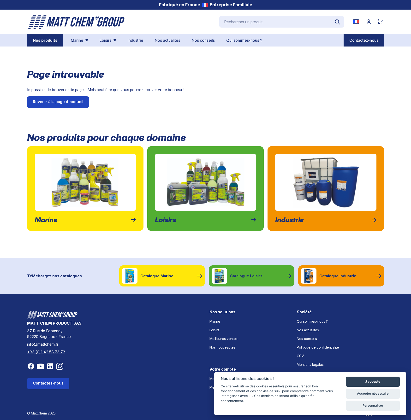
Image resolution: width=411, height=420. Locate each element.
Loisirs (214, 330)
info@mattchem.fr (42, 344)
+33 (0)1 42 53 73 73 (46, 352)
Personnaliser (373, 405)
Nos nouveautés (222, 347)
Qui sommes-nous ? (312, 321)
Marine (214, 321)
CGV (300, 356)
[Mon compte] (369, 22)
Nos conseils (307, 339)
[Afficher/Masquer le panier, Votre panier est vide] (380, 22)
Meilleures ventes (223, 339)
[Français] (357, 21)
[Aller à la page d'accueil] (76, 22)
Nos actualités (308, 330)
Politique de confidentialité (318, 347)
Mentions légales (310, 364)
